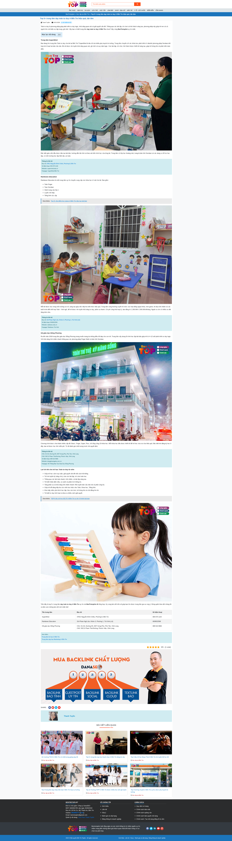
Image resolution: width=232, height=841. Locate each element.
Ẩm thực (72, 10)
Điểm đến (150, 10)
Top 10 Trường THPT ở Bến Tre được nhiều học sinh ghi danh (106, 790)
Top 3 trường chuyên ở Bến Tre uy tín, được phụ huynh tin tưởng (149, 791)
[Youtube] (158, 828)
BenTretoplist (70, 14)
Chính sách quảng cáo (144, 812)
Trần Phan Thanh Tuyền (86, 817)
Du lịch (87, 10)
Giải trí (129, 10)
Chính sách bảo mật (143, 809)
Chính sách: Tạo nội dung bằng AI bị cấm (150, 819)
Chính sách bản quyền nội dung (147, 816)
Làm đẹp (110, 10)
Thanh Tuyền (46, 22)
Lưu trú (95, 10)
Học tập (103, 10)
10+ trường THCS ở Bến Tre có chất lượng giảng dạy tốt (60, 757)
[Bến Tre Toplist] (77, 4)
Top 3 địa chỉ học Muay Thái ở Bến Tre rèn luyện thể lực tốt (150, 757)
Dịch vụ (80, 10)
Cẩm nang (159, 10)
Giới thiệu (105, 806)
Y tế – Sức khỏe (139, 10)
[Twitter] (151, 828)
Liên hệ (104, 809)
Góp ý (104, 812)
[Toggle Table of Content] (58, 34)
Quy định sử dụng (142, 806)
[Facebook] (147, 828)
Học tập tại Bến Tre (82, 14)
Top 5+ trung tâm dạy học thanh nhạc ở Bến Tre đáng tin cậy (105, 757)
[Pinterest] (162, 828)
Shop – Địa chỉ (120, 10)
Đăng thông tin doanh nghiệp (111, 819)
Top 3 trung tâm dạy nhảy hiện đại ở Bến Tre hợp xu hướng (61, 790)
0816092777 (75, 813)
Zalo (82, 813)
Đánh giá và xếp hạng (109, 816)
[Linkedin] (154, 828)
